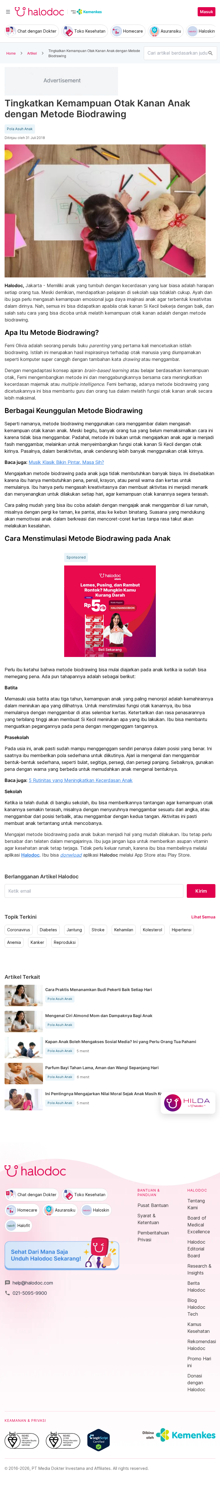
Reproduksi (65, 942)
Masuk (206, 11)
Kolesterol (152, 930)
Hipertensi (181, 930)
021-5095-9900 (26, 1293)
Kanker (37, 942)
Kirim (201, 891)
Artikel (32, 53)
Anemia (14, 942)
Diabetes (48, 930)
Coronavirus (18, 930)
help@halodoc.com (29, 1283)
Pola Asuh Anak (20, 129)
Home (11, 53)
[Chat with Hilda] (188, 1103)
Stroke (98, 930)
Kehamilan (123, 930)
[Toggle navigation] (8, 12)
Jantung (74, 930)
